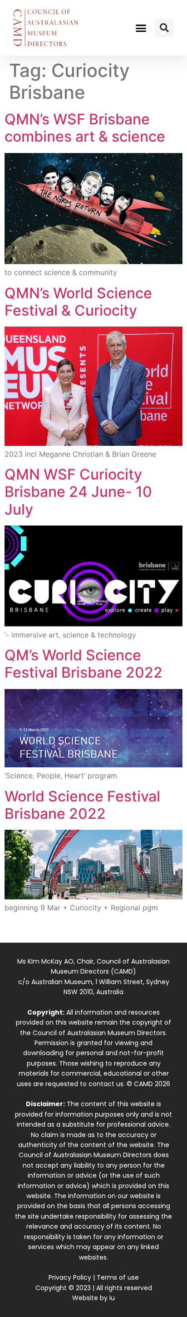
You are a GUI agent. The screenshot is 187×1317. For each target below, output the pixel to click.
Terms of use (118, 1277)
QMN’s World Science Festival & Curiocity (78, 301)
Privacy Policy (70, 1277)
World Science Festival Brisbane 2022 (82, 804)
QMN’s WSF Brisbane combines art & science (85, 127)
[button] (141, 27)
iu (112, 1297)
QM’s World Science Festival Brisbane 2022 (83, 663)
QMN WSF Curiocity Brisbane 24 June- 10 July (78, 491)
